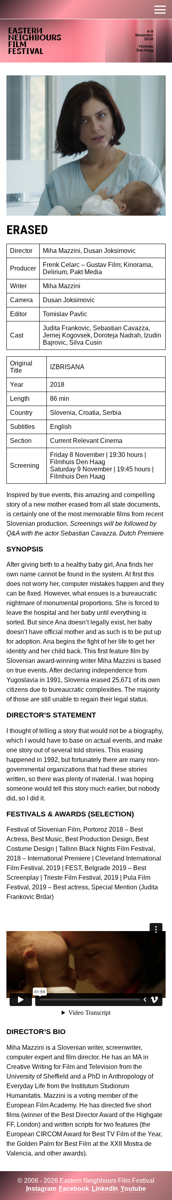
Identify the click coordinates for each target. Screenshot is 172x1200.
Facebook (74, 1188)
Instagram (41, 1188)
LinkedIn (105, 1188)
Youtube (133, 1188)
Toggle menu (160, 9)
